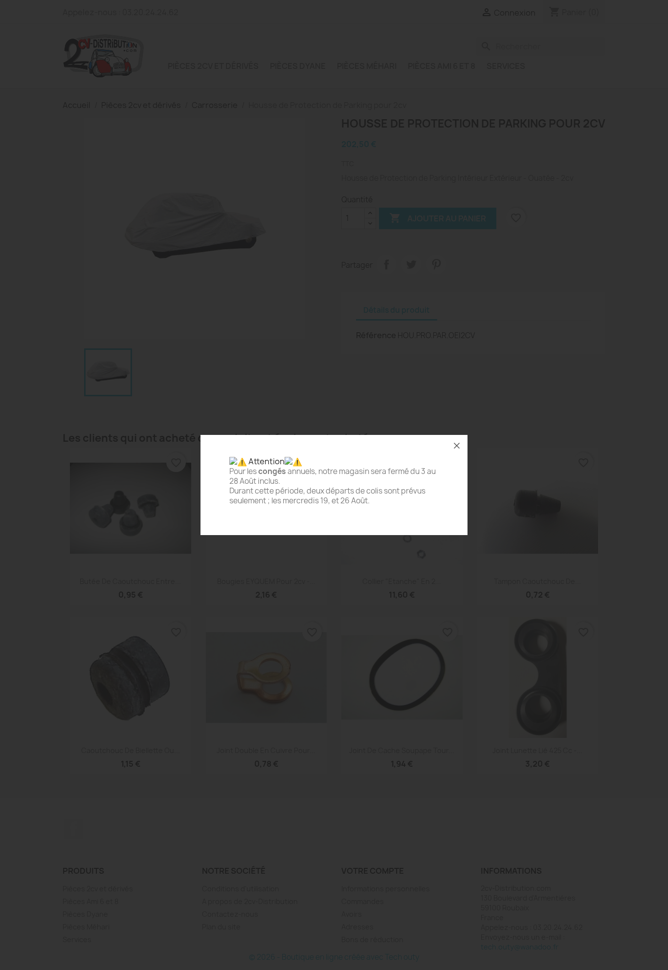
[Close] (457, 445)
